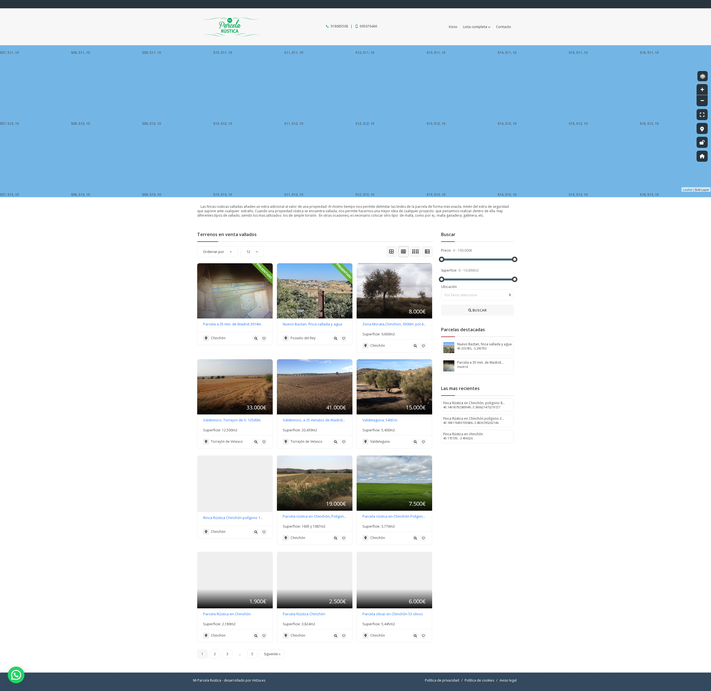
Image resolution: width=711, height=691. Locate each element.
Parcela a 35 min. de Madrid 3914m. (232, 324)
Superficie (449, 270)
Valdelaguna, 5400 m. (380, 419)
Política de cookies (479, 680)
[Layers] (702, 76)
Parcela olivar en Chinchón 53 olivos (392, 613)
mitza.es (258, 680)
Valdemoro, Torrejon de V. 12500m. (232, 419)
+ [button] (702, 89)
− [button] (702, 100)
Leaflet (687, 189)
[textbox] (477, 295)
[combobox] (477, 294)
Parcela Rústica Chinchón (304, 613)
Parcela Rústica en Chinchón (227, 613)
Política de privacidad (442, 680)
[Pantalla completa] (702, 114)
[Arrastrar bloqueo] (702, 142)
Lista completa (475, 26)
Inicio (453, 26)
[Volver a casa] (702, 156)
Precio (446, 250)
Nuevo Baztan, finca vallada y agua (312, 324)
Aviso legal (508, 680)
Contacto (503, 26)
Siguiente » (272, 654)
